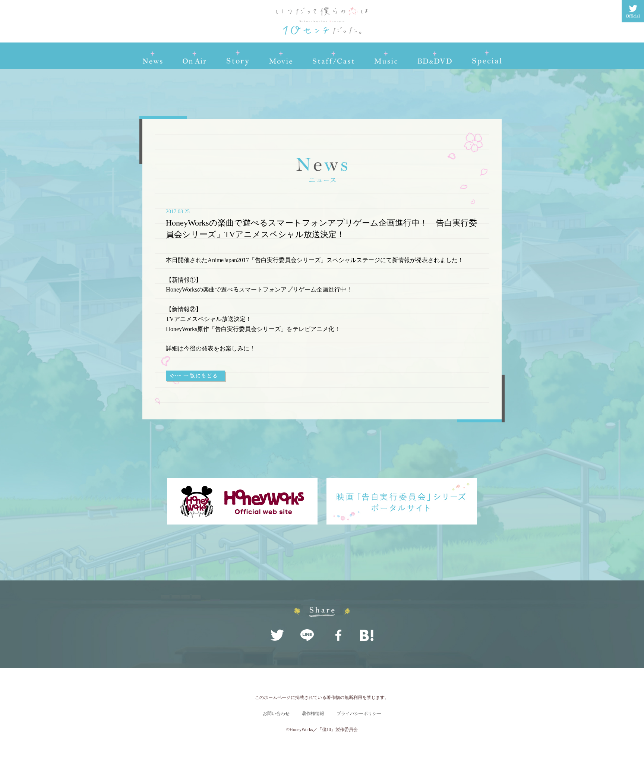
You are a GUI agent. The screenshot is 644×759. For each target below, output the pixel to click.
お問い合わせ (276, 713)
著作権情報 (313, 713)
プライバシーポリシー (359, 713)
